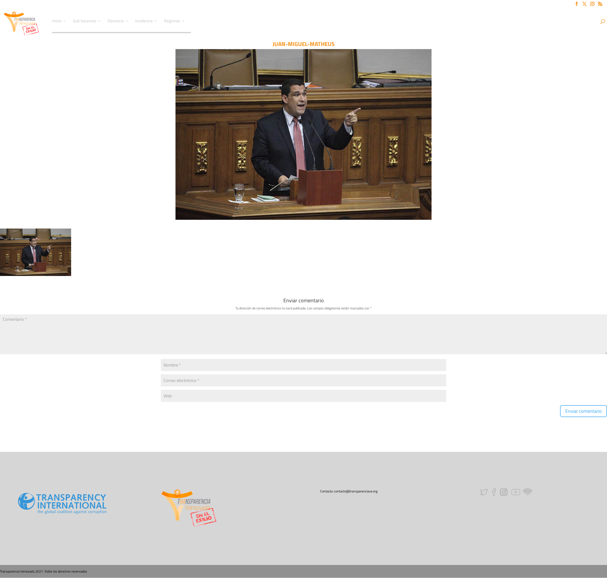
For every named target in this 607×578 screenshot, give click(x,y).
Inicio (56, 21)
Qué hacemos (84, 21)
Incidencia (144, 21)
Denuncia (116, 21)
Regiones (172, 21)
